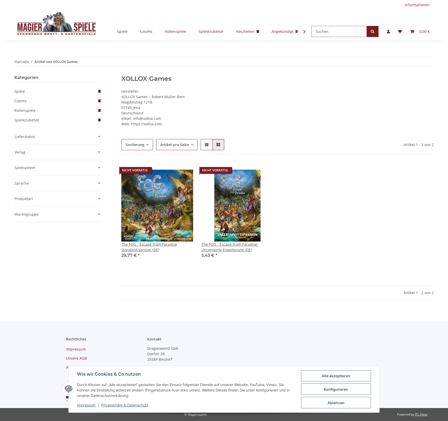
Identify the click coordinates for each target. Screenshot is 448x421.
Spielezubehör (211, 31)
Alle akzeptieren (336, 376)
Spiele (122, 31)
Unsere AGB (76, 358)
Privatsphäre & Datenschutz (125, 405)
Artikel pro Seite (174, 144)
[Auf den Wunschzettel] (184, 171)
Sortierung (134, 144)
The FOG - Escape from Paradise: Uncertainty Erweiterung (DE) (229, 247)
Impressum (86, 405)
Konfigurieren (336, 389)
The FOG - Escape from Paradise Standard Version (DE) (149, 247)
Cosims (146, 31)
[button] (388, 31)
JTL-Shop (421, 414)
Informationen (417, 4)
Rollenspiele (175, 31)
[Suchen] (373, 31)
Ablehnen (336, 403)
